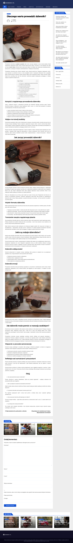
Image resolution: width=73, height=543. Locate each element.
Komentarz (6, 445)
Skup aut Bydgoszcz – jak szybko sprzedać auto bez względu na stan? (61, 42)
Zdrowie (48, 6)
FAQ (19, 98)
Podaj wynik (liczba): (8, 495)
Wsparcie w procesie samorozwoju (26, 95)
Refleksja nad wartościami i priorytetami (27, 96)
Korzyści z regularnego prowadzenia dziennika (29, 83)
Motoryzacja (39, 6)
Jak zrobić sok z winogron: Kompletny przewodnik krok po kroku (62, 36)
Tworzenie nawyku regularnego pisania (27, 88)
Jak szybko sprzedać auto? (61, 62)
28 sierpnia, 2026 (43, 524)
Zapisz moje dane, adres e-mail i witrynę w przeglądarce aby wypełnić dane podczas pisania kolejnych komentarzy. (27, 492)
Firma (24, 6)
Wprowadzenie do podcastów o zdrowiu (16, 411)
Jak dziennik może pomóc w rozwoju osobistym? (27, 94)
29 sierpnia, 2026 (9, 524)
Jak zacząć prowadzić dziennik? (24, 86)
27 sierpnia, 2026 (60, 524)
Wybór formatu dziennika (24, 87)
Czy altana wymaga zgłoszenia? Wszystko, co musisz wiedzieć (61, 47)
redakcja (14, 19)
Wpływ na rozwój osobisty (25, 84)
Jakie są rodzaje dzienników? (23, 90)
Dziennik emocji (23, 92)
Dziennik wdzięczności (24, 91)
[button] (36, 81)
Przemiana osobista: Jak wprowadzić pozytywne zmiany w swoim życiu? (62, 18)
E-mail (5, 476)
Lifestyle (31, 6)
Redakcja (55, 6)
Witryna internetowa (8, 483)
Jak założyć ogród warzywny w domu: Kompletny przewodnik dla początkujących (62, 58)
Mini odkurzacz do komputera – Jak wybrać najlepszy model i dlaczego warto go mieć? (62, 53)
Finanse (19, 6)
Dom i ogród (11, 6)
